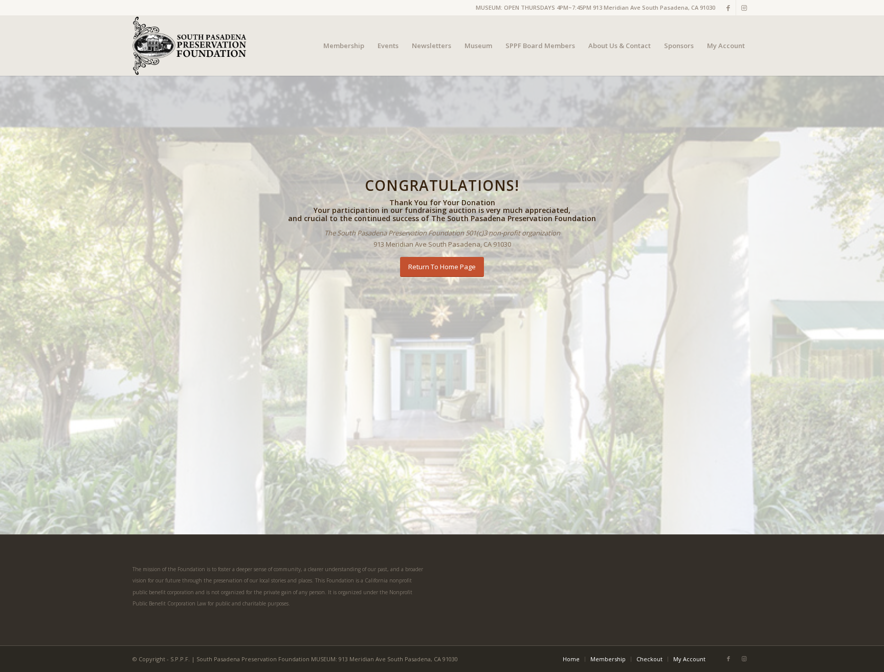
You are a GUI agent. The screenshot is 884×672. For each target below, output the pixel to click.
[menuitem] (344, 45)
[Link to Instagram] (744, 7)
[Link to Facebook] (728, 7)
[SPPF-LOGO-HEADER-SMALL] (190, 45)
